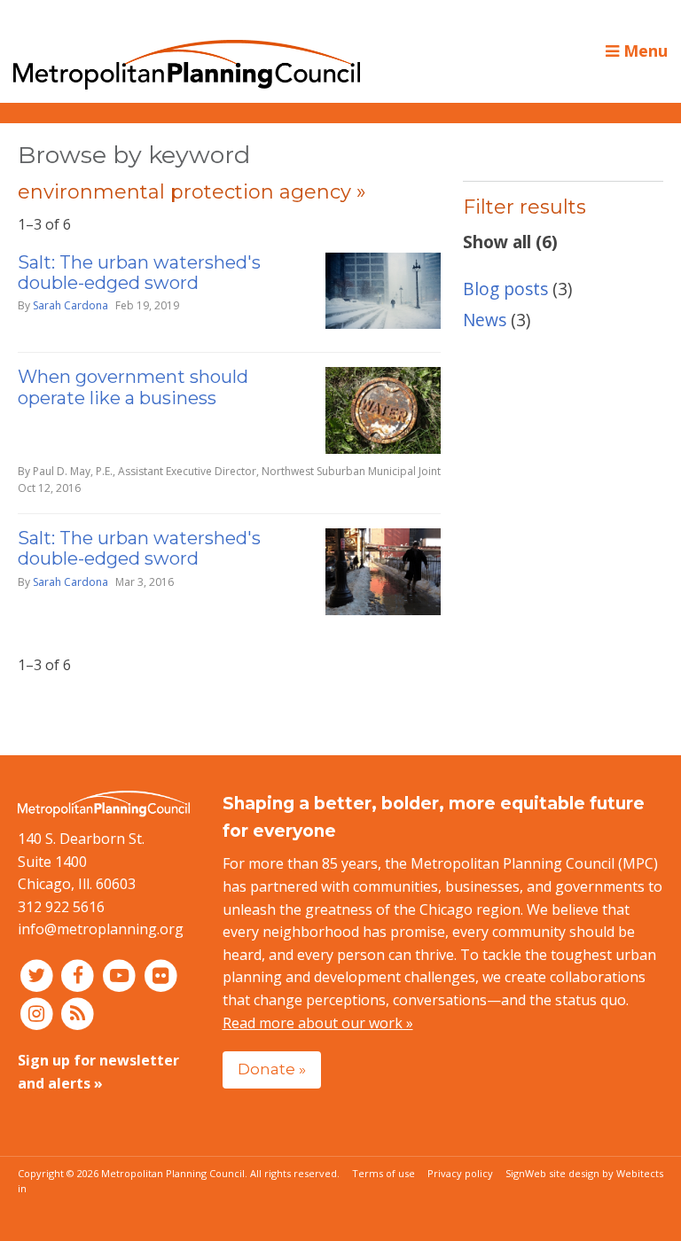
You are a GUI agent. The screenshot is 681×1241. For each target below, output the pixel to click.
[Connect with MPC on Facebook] (80, 975)
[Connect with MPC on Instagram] (38, 1013)
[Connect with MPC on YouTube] (121, 975)
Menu (643, 50)
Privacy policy (460, 1173)
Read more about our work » (318, 1023)
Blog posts (505, 288)
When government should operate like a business (133, 387)
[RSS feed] (78, 1013)
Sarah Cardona (70, 305)
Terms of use (383, 1173)
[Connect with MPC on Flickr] (161, 975)
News (484, 320)
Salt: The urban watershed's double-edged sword (139, 272)
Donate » (272, 1068)
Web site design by (594, 1173)
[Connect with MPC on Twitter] (38, 975)
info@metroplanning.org (101, 929)
